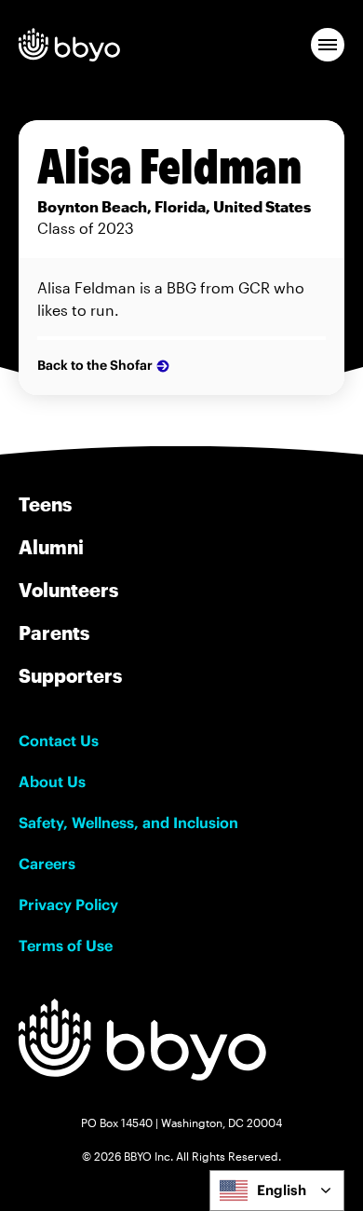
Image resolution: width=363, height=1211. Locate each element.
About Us (52, 781)
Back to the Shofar (95, 365)
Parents (54, 632)
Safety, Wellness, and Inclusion (128, 822)
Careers (47, 863)
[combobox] (276, 1190)
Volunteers (68, 589)
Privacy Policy (68, 904)
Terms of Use (66, 945)
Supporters (70, 675)
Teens (45, 504)
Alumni (51, 547)
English (281, 1190)
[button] (327, 44)
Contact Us (59, 740)
